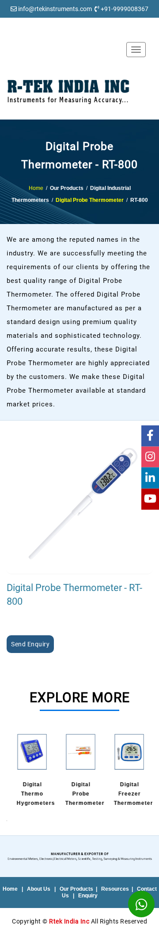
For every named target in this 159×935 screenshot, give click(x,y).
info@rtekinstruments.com (55, 8)
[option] (30, 770)
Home (36, 188)
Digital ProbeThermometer (83, 793)
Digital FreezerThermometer (132, 793)
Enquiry (88, 895)
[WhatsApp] (141, 904)
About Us (38, 889)
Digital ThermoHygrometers (34, 793)
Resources (115, 889)
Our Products (76, 889)
